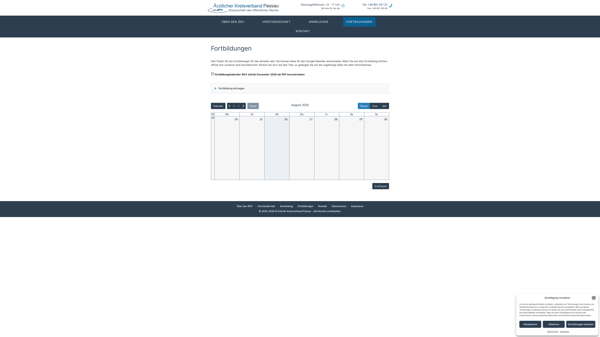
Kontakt (303, 31)
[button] (593, 297)
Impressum (564, 331)
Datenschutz (552, 331)
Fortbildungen (359, 21)
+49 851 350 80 (380, 8)
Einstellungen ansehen (581, 324)
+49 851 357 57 (378, 4)
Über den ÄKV (233, 21)
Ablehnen (553, 324)
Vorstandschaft (276, 21)
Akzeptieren (530, 324)
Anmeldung (318, 21)
